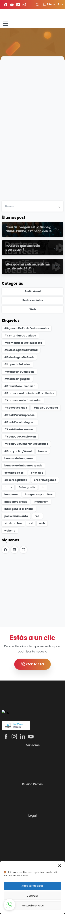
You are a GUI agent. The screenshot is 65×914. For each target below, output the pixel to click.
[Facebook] (5, 4)
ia (43, 487)
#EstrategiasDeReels (19, 357)
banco (42, 451)
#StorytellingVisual (18, 451)
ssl (30, 523)
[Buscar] (37, 4)
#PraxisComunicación (19, 386)
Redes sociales (32, 300)
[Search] (58, 206)
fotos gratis (27, 487)
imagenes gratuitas (39, 494)
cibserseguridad (15, 480)
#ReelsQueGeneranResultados (26, 444)
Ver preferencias (32, 905)
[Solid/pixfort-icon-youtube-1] (31, 736)
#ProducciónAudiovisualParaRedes (29, 393)
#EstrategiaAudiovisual (21, 350)
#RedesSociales (15, 407)
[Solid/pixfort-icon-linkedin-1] (22, 736)
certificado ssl (14, 473)
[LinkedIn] (18, 4)
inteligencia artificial (18, 509)
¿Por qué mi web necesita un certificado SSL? (31, 129)
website (9, 530)
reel (37, 516)
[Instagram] (24, 4)
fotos (8, 487)
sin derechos (13, 523)
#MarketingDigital (17, 379)
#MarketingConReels (19, 372)
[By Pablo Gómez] (9, 107)
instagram (41, 501)
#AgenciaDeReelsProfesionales (26, 328)
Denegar (32, 895)
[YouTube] (12, 4)
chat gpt (37, 473)
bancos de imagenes (18, 458)
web (42, 523)
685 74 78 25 (55, 4)
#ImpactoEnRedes (17, 364)
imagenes (11, 494)
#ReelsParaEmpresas (19, 415)
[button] (59, 865)
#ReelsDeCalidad (46, 407)
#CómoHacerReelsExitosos (23, 343)
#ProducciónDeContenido (22, 400)
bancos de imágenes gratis (23, 465)
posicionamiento (16, 516)
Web (32, 309)
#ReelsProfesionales (19, 429)
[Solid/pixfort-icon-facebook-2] (6, 736)
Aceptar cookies (32, 886)
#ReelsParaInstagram (19, 422)
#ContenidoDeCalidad (20, 335)
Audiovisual (33, 291)
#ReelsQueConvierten (20, 436)
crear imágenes (45, 480)
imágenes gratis (15, 501)
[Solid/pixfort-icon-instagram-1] (14, 736)
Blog (15, 43)
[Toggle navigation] (5, 24)
